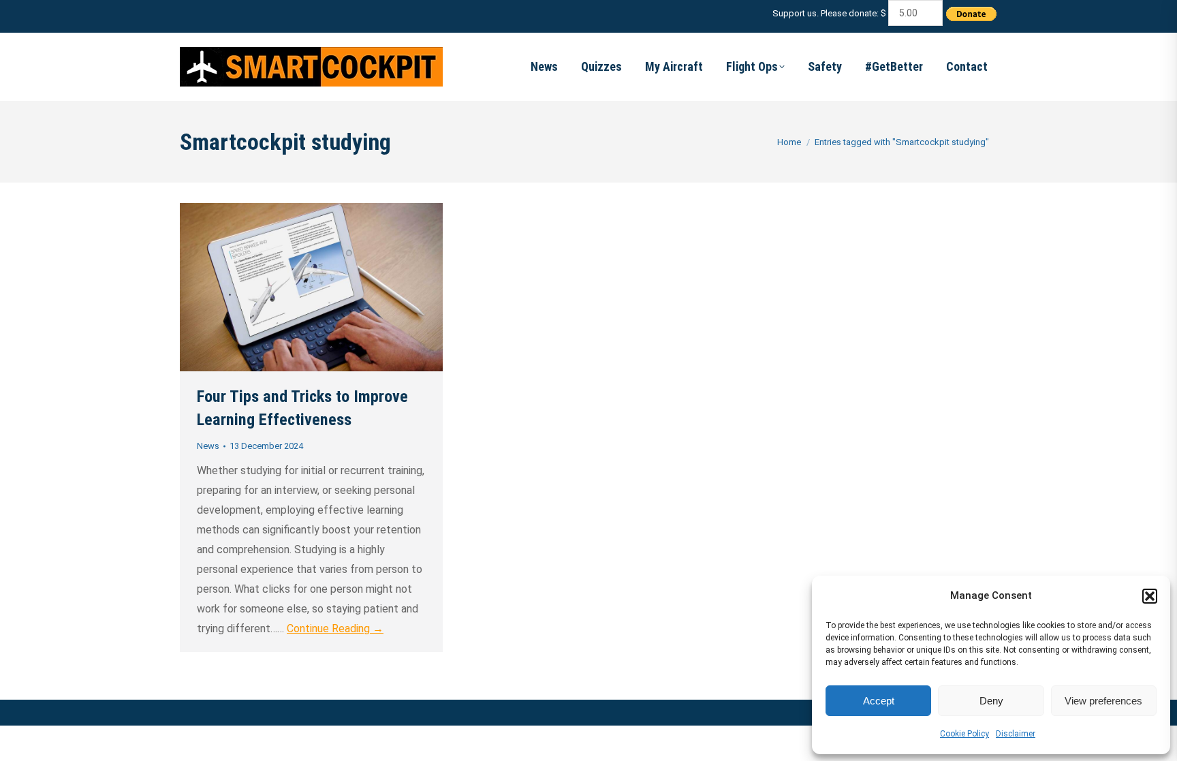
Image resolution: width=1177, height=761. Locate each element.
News (208, 446)
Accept (878, 700)
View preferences (1103, 700)
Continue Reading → (335, 628)
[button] (1150, 596)
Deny (991, 700)
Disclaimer (1015, 734)
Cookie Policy (964, 734)
